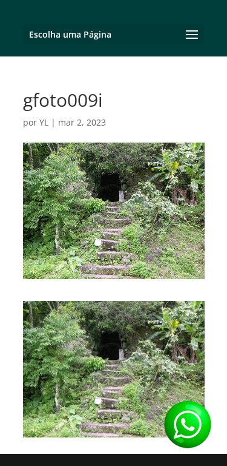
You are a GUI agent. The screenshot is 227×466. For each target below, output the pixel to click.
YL (43, 122)
